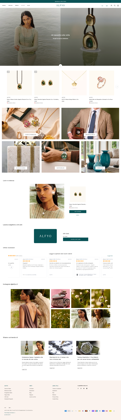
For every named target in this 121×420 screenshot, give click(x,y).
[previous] (4, 86)
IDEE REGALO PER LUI (90, 134)
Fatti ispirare (78, 211)
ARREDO (17, 5)
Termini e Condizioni (56, 388)
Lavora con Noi (32, 396)
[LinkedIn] (86, 388)
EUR (107, 5)
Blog (30, 392)
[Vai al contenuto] (60, 65)
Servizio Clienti (8, 388)
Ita (102, 5)
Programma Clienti (8, 392)
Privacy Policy (55, 396)
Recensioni (31, 390)
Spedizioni (54, 390)
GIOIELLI (4, 5)
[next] (117, 86)
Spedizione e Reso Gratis (60, 1)
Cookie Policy (55, 398)
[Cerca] (114, 5)
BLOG (28, 5)
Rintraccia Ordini (8, 390)
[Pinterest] (83, 388)
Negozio (31, 394)
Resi (53, 392)
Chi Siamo (31, 388)
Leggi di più (24, 369)
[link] (34, 275)
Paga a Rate (7, 394)
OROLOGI (10, 5)
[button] (11, 267)
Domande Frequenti (9, 398)
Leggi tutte (110, 255)
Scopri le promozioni (30, 134)
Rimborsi (54, 394)
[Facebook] (78, 388)
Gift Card (66, 233)
